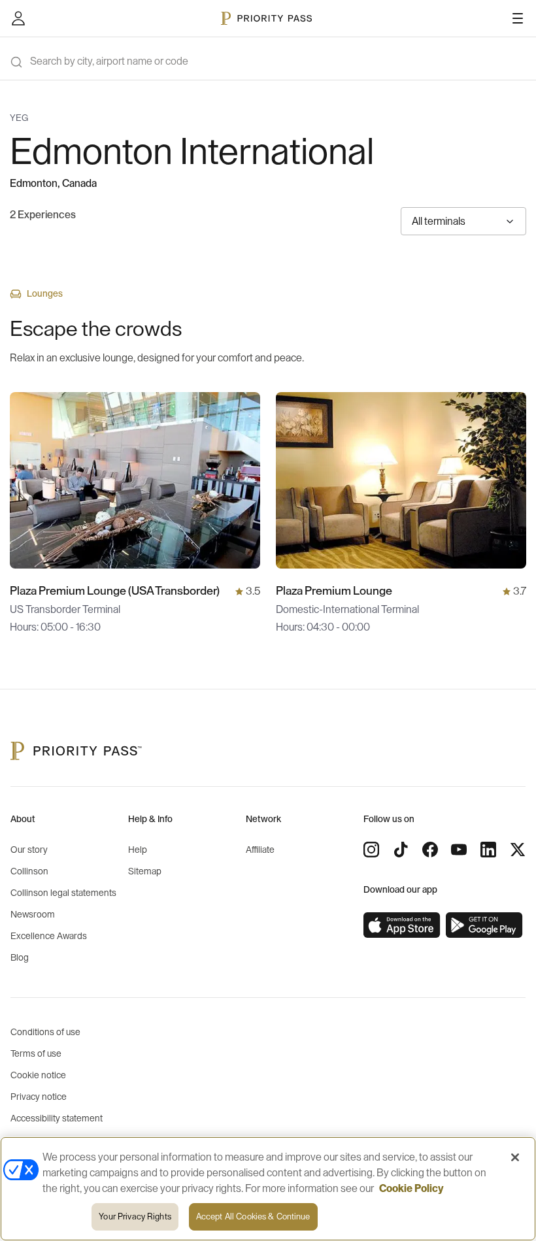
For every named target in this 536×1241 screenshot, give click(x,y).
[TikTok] (401, 849)
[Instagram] (371, 849)
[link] (402, 925)
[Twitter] (518, 849)
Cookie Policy (411, 1188)
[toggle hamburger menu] (518, 18)
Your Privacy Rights (135, 1216)
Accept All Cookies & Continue (253, 1216)
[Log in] (18, 18)
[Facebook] (430, 849)
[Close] (515, 1157)
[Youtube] (459, 849)
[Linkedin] (488, 849)
